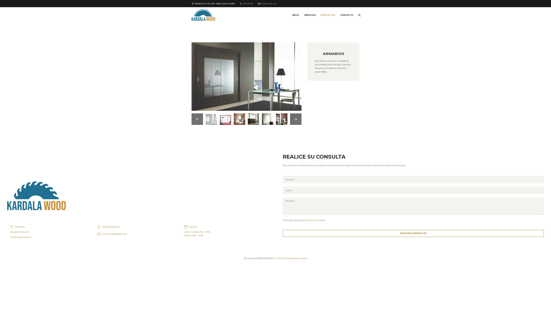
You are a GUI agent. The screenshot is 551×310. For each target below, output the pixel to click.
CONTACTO (346, 15)
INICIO (295, 15)
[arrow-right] (295, 119)
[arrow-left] (197, 119)
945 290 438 (248, 3)
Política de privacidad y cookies (292, 258)
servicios (310, 15)
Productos (328, 15)
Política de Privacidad (314, 220)
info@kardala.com (268, 3)
